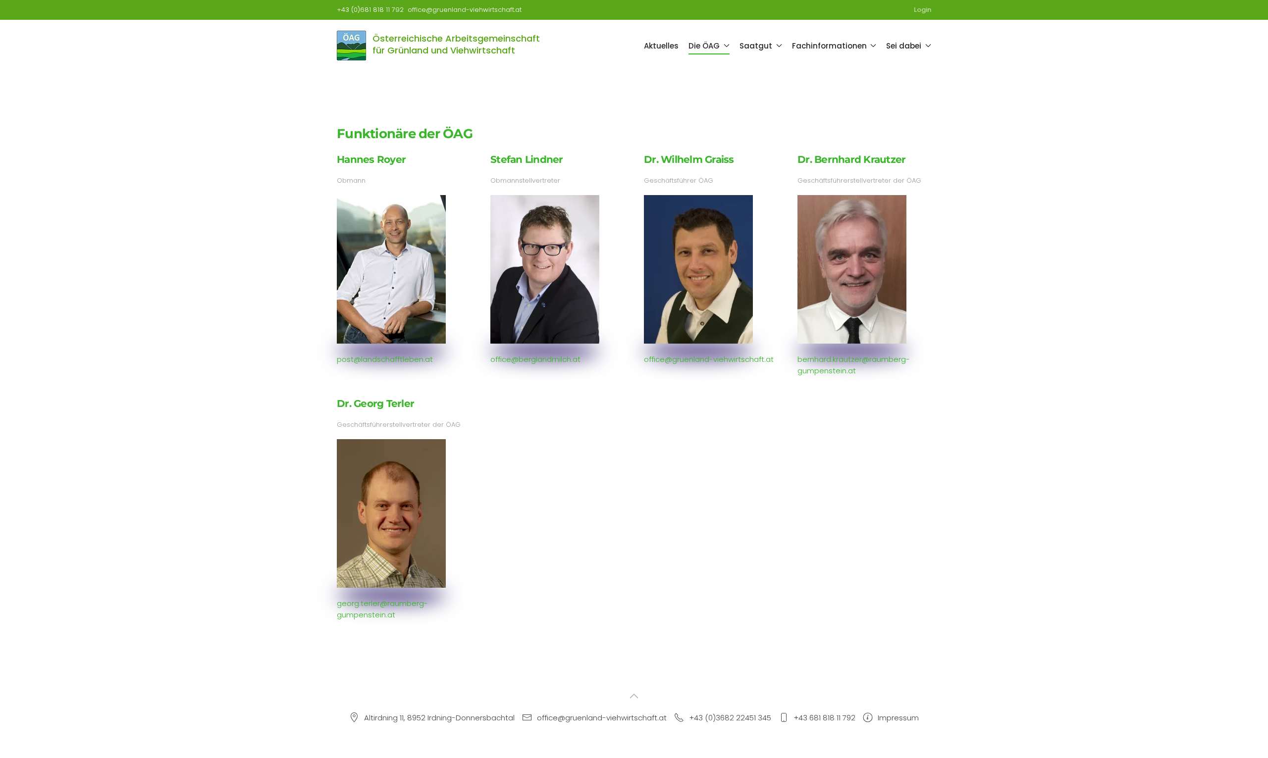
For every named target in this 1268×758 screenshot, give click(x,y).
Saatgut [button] (756, 46)
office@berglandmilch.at (535, 359)
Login (922, 9)
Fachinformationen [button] (829, 46)
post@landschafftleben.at (385, 359)
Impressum (898, 717)
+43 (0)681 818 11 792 (370, 9)
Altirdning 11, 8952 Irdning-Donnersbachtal (439, 717)
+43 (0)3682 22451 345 (730, 717)
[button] (634, 696)
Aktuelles (661, 46)
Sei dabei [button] (903, 46)
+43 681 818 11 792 (824, 717)
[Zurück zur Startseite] (352, 45)
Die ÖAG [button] (704, 46)
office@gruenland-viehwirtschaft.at (465, 9)
